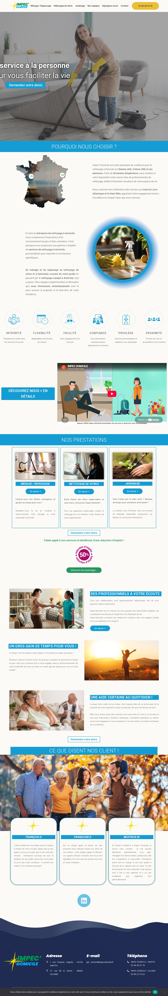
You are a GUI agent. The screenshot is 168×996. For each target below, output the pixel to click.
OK (155, 992)
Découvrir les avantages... (84, 570)
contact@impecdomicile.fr (102, 962)
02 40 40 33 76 (145, 5)
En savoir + (35, 491)
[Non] (164, 992)
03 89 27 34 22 (138, 974)
